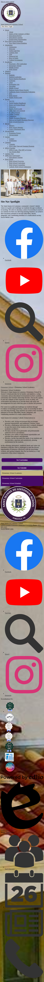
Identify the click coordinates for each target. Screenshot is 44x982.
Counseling (12, 116)
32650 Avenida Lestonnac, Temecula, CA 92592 (16, 525)
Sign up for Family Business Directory (21, 120)
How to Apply (13, 58)
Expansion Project (15, 133)
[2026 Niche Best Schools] (10, 711)
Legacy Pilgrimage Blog (17, 129)
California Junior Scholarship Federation (22, 92)
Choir (11, 82)
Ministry (11, 126)
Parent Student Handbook (17, 79)
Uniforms (12, 81)
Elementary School (15, 66)
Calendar (12, 144)
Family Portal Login (15, 97)
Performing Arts (14, 84)
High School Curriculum (17, 163)
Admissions (13, 47)
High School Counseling (17, 165)
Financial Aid (13, 56)
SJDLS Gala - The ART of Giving (20, 150)
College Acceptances (16, 60)
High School (13, 69)
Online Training (14, 114)
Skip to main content (7, 2)
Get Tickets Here (14, 152)
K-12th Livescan (14, 112)
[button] (7, 30)
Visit (10, 54)
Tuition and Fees (14, 51)
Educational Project (15, 36)
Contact (11, 139)
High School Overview (16, 122)
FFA (10, 94)
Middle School (14, 67)
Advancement (13, 135)
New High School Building (18, 43)
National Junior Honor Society (19, 90)
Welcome (12, 49)
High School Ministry (16, 127)
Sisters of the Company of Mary (19, 34)
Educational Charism (16, 37)
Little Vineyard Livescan (17, 111)
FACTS (11, 101)
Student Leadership (15, 77)
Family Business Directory (17, 118)
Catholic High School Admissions (20, 167)
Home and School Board (17, 105)
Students (12, 75)
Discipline (12, 86)
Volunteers (12, 107)
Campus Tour (13, 52)
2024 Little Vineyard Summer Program (21, 146)
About (11, 32)
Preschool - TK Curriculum (18, 64)
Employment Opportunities (18, 39)
